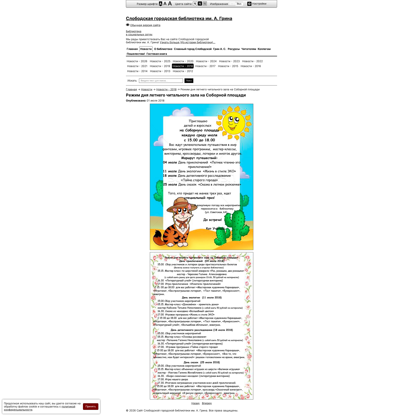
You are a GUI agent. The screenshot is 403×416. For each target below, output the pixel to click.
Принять (90, 406)
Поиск (189, 80)
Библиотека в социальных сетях (139, 33)
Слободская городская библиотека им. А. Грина (179, 18)
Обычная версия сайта (145, 25)
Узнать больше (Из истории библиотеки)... (187, 42)
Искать (132, 80)
